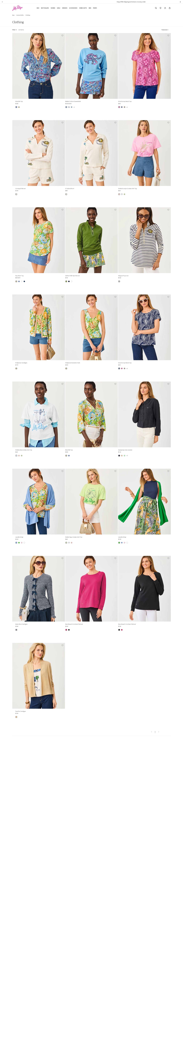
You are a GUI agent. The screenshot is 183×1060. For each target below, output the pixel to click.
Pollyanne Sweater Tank (72, 363)
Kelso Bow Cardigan (21, 624)
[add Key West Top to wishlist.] (62, 210)
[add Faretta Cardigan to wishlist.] (62, 645)
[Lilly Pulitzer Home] (17, 8)
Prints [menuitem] (95, 8)
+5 (74, 107)
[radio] (16, 107)
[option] (38, 66)
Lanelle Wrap (19, 537)
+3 (127, 455)
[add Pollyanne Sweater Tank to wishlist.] (115, 297)
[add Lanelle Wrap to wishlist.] (62, 471)
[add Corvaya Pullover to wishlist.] (62, 123)
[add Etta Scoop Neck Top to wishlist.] (168, 35)
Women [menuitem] (53, 8)
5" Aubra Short (69, 188)
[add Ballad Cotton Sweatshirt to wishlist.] (115, 35)
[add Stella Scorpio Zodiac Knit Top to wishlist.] (168, 123)
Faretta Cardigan (20, 711)
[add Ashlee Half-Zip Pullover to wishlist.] (115, 210)
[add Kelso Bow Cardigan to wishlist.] (62, 558)
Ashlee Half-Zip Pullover (72, 276)
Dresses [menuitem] (64, 8)
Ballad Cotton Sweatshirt (73, 101)
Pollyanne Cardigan (21, 363)
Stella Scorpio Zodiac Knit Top (127, 188)
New (13, 15)
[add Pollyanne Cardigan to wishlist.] (62, 297)
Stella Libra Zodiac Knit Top (23, 450)
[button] (180, 2)
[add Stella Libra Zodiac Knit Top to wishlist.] (62, 384)
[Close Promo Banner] (2, 1)
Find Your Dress (102, 2)
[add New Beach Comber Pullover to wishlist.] (115, 558)
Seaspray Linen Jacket (125, 450)
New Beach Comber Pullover (74, 624)
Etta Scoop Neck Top (124, 101)
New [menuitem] (38, 8)
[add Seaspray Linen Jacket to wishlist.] (168, 384)
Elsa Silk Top (19, 101)
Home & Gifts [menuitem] (83, 8)
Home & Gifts (20, 15)
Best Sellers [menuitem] (45, 8)
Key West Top (19, 276)
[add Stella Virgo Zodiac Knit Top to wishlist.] (115, 471)
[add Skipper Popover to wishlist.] (168, 210)
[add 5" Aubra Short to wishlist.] (115, 123)
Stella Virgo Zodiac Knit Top (73, 537)
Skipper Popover (123, 276)
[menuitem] (156, 8)
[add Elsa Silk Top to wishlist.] (62, 35)
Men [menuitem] (90, 8)
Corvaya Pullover (20, 188)
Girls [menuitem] (58, 8)
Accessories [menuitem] (73, 8)
